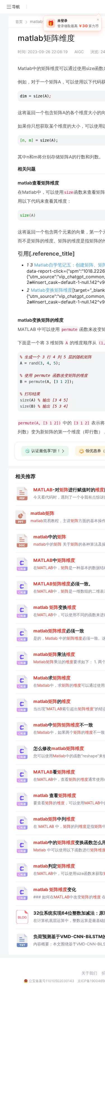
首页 (19, 22)
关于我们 (89, 973)
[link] (19, 22)
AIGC (79, 51)
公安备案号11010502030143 (51, 981)
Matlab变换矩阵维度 (51, 290)
